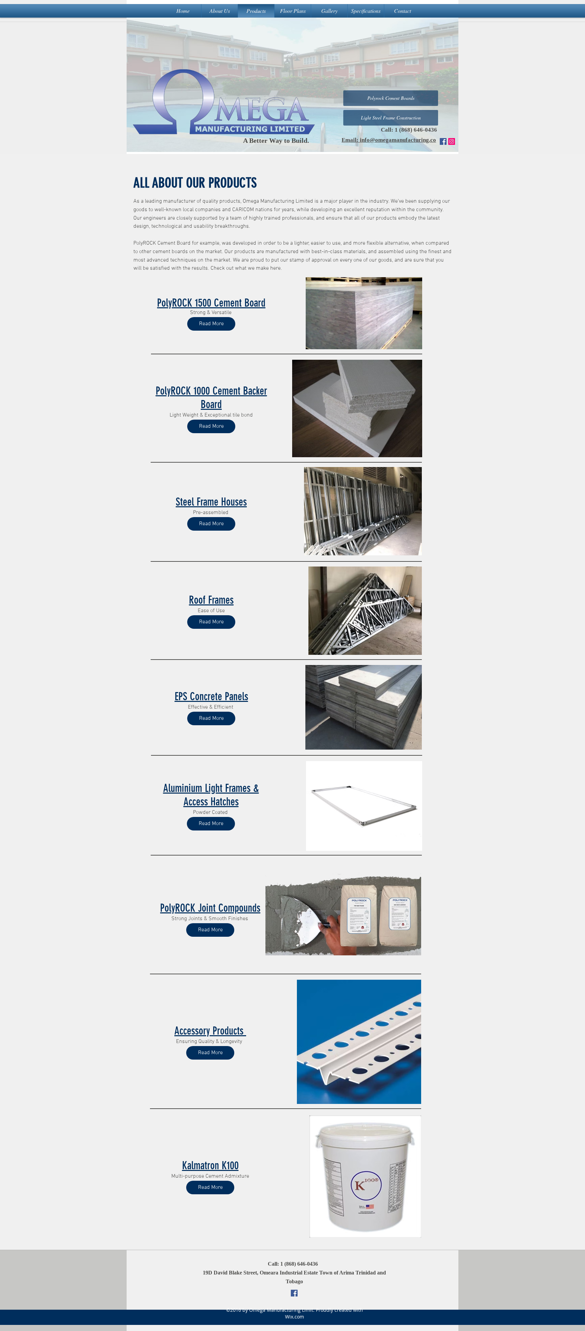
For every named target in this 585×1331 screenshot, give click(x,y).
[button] (390, 118)
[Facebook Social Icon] (443, 141)
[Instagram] (451, 141)
